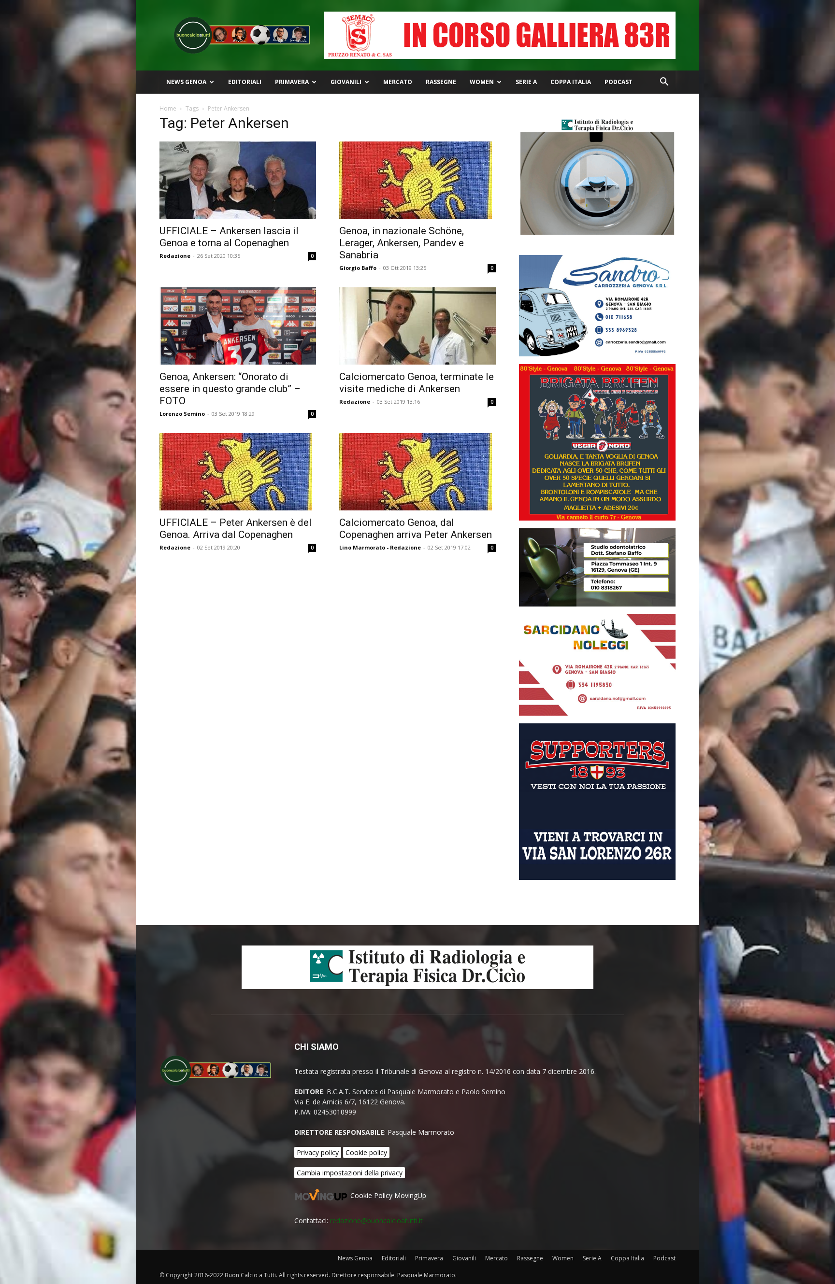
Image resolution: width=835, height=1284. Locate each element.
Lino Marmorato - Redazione (380, 547)
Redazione (174, 255)
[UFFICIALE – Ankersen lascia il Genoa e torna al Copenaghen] (237, 180)
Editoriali (244, 82)
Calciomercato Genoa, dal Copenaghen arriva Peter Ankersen (415, 528)
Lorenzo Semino (182, 413)
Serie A (526, 82)
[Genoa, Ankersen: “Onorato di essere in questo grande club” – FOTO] (237, 326)
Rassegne (441, 82)
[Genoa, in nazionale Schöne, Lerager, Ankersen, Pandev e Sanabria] (417, 180)
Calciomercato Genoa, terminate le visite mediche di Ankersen (416, 383)
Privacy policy (318, 1152)
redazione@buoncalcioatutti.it (376, 1220)
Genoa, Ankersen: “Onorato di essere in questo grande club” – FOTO (230, 389)
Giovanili (346, 82)
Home (167, 108)
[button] (664, 82)
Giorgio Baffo (357, 267)
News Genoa (186, 82)
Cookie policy (366, 1152)
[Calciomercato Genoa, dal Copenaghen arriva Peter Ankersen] (417, 471)
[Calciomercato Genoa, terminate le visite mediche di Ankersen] (417, 326)
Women (482, 82)
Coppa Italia (570, 82)
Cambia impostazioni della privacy (350, 1172)
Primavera (292, 82)
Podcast (619, 82)
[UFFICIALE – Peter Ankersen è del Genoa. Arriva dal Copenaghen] (237, 471)
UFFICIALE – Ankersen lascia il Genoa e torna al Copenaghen (229, 237)
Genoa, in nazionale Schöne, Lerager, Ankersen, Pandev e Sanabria (401, 243)
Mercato (397, 82)
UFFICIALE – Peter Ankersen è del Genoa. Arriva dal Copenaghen (235, 528)
